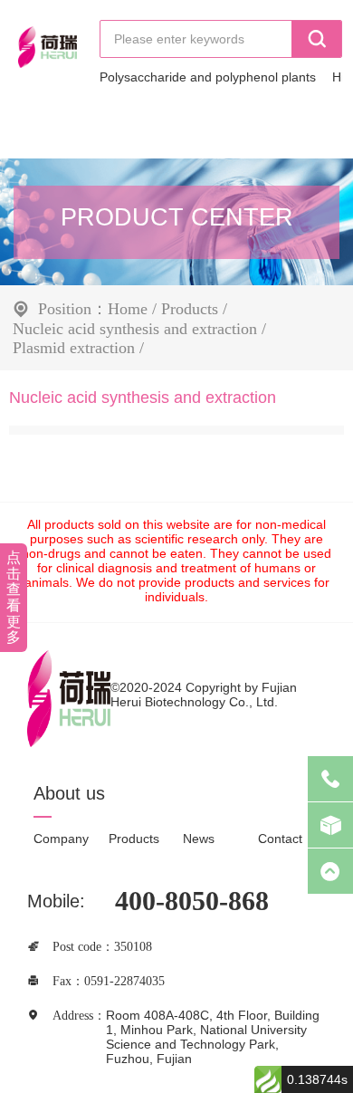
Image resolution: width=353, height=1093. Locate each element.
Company (61, 838)
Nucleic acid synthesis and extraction (135, 328)
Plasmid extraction (74, 347)
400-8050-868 (192, 901)
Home (128, 308)
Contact (280, 838)
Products (189, 308)
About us (69, 793)
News (199, 838)
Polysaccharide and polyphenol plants (208, 77)
